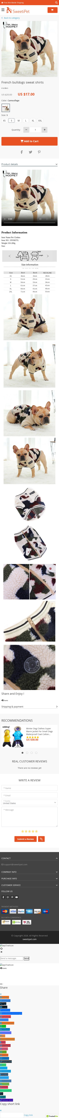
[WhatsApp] (24, 703)
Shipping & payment (12, 706)
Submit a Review (25, 839)
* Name (7, 788)
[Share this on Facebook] (2, 703)
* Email (7, 795)
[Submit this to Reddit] (11, 971)
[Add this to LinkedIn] (7, 703)
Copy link (28, 1115)
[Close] (1, 994)
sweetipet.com (30, 939)
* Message (9, 809)
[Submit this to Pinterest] (9, 703)
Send (26, 958)
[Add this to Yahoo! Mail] (19, 703)
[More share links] (26, 703)
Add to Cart (31, 141)
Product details (9, 164)
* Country (7, 801)
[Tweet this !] (4, 703)
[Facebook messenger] (8, 971)
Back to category (11, 17)
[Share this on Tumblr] (16, 703)
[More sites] (18, 971)
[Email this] (14, 703)
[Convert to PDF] (12, 703)
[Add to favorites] (21, 703)
